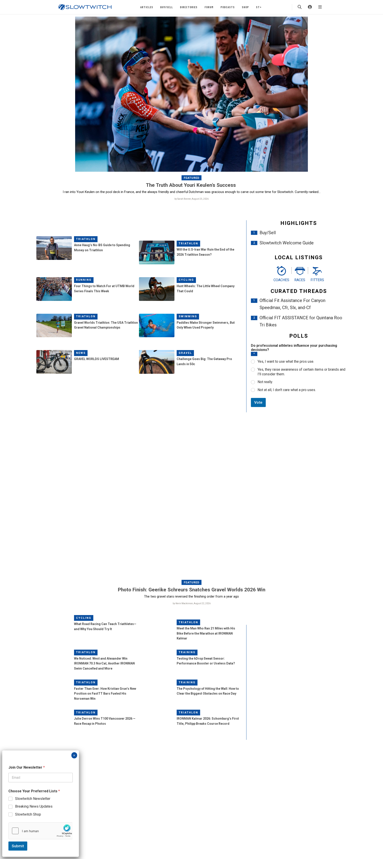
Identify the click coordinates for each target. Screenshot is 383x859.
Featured (191, 177)
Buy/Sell (166, 7)
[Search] (299, 7)
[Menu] (320, 7)
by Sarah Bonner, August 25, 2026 (191, 199)
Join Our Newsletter (26, 767)
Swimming (188, 316)
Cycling (186, 279)
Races (299, 280)
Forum (209, 7)
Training (187, 652)
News (81, 353)
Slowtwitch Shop (28, 814)
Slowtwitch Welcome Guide (287, 242)
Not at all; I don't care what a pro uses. (287, 390)
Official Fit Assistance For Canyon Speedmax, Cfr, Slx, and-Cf (292, 304)
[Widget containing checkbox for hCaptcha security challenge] (40, 830)
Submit (18, 846)
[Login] (309, 7)
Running (84, 279)
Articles (146, 7)
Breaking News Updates (34, 806)
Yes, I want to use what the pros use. (286, 361)
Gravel (185, 353)
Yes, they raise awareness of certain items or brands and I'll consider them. (301, 371)
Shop (245, 7)
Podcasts (228, 7)
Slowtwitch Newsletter (32, 799)
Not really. (265, 382)
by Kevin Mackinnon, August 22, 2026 (192, 603)
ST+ (259, 7)
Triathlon (86, 239)
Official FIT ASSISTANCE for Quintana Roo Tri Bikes (301, 321)
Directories (188, 7)
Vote (258, 402)
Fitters (317, 280)
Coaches (281, 280)
